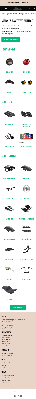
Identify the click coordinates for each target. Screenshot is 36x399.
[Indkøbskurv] (34, 8)
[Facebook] (15, 396)
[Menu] (2, 8)
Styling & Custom (24, 14)
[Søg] (6, 8)
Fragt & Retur (5, 380)
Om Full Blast (5, 363)
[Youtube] (21, 396)
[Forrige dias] (2, 3)
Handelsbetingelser (7, 375)
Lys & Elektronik (12, 14)
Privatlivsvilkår (6, 378)
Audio (3, 14)
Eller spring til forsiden (11, 39)
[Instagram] (18, 396)
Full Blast (20, 392)
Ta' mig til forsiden (18, 307)
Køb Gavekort (5, 368)
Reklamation (5, 383)
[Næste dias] (34, 3)
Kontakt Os (5, 365)
